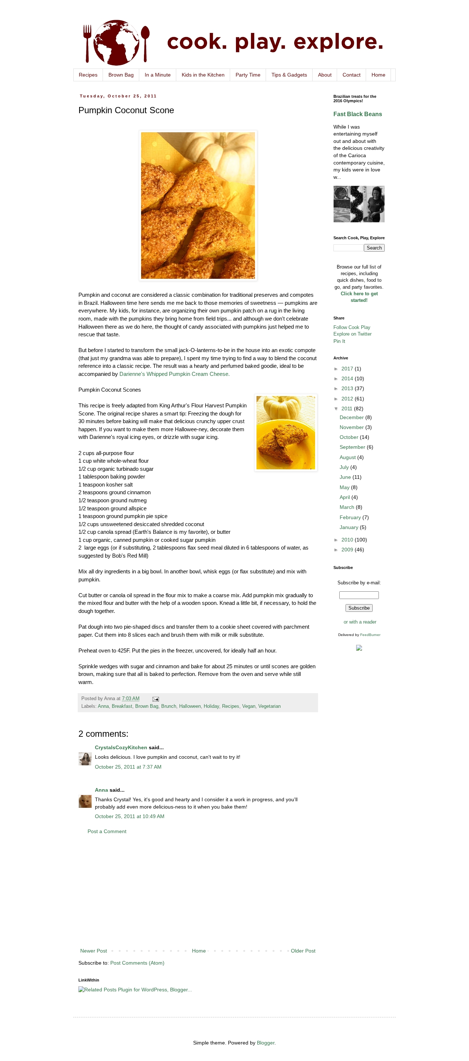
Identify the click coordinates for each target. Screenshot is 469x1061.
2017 (348, 368)
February (351, 517)
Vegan (248, 706)
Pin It (339, 341)
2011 (347, 408)
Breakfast (122, 706)
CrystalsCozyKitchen (121, 747)
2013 (348, 388)
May (345, 487)
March (348, 507)
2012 (348, 399)
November (352, 427)
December (352, 417)
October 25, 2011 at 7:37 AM (128, 767)
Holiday (211, 706)
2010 (348, 540)
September (353, 447)
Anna (103, 706)
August (348, 457)
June (346, 477)
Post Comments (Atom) (137, 963)
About (325, 75)
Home (378, 75)
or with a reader (360, 622)
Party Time (248, 75)
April (345, 497)
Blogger (265, 1043)
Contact (352, 75)
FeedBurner (370, 635)
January (350, 527)
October (350, 437)
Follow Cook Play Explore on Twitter (352, 331)
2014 (348, 378)
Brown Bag (121, 75)
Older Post (303, 951)
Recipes (88, 75)
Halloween (190, 706)
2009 (348, 549)
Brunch (168, 706)
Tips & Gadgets (289, 75)
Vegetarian (269, 706)
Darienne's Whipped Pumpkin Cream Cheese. (174, 374)
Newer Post (93, 951)
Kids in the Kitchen (203, 75)
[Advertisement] (198, 891)
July (345, 467)
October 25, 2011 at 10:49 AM (130, 816)
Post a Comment (107, 831)
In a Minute (158, 75)
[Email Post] (155, 698)
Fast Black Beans (357, 114)
